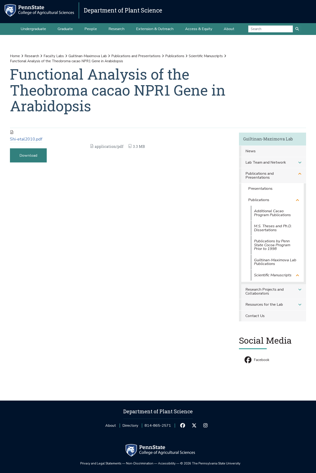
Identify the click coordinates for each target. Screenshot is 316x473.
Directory (130, 425)
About (110, 425)
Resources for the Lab (264, 304)
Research (32, 56)
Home (15, 56)
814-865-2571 (158, 427)
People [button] (90, 28)
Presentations (260, 188)
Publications (174, 56)
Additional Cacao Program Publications (272, 213)
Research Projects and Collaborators (264, 291)
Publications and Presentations (136, 56)
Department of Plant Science (123, 10)
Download (28, 155)
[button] (300, 162)
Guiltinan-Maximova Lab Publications (275, 262)
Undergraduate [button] (33, 28)
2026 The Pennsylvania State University (210, 463)
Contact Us (255, 315)
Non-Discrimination (139, 463)
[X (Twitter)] (194, 425)
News (250, 151)
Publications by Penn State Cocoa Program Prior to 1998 (272, 244)
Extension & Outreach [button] (154, 28)
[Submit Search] (297, 28)
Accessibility (167, 463)
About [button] (229, 28)
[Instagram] (205, 425)
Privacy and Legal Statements (100, 463)
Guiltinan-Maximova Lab (87, 56)
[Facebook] (182, 425)
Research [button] (116, 28)
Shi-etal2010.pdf (26, 139)
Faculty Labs (53, 56)
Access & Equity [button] (198, 28)
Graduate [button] (65, 28)
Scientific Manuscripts (206, 56)
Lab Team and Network (265, 162)
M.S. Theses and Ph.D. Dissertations (273, 228)
